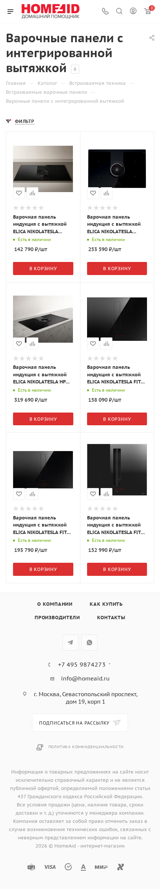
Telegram (71, 643)
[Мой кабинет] (133, 11)
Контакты (111, 617)
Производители (57, 617)
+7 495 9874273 (82, 664)
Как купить (106, 604)
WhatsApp (89, 643)
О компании (55, 604)
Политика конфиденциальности (86, 746)
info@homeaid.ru (85, 678)
